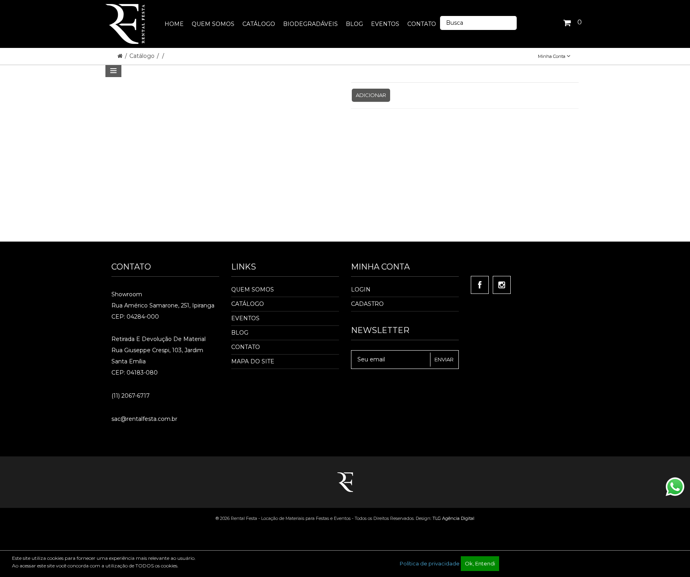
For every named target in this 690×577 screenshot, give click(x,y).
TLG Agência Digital (453, 518)
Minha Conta (552, 56)
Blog (239, 332)
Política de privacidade (430, 563)
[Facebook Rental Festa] (480, 285)
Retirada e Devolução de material (158, 339)
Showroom (126, 294)
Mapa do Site (252, 361)
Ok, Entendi (480, 563)
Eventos (245, 318)
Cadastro (367, 303)
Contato (245, 347)
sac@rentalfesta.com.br (144, 418)
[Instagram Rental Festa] (502, 285)
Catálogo (142, 55)
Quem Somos (252, 289)
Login (361, 289)
